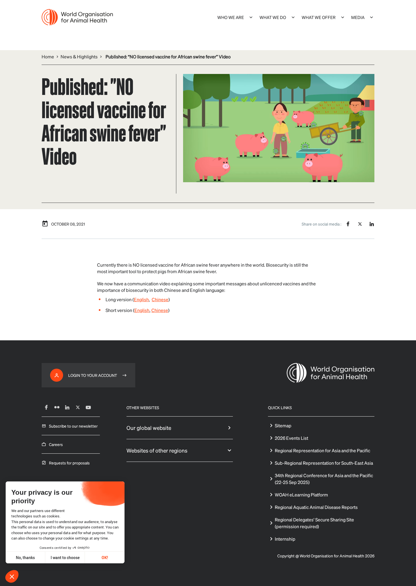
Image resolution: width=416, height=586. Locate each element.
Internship (285, 539)
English (141, 299)
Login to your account (92, 375)
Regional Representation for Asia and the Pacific (322, 450)
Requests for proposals (69, 462)
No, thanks (25, 557)
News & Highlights (79, 57)
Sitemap (283, 425)
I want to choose (65, 557)
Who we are (230, 17)
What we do (273, 17)
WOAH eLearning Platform (301, 495)
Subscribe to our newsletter (73, 426)
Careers (56, 444)
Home (48, 57)
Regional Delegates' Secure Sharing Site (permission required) (314, 523)
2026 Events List (291, 438)
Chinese (160, 299)
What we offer (319, 17)
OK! (105, 557)
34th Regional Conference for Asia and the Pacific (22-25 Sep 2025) (324, 478)
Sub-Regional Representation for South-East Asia (324, 463)
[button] (12, 576)
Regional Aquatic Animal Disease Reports (316, 507)
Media (357, 17)
